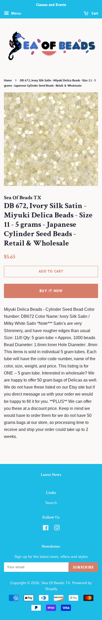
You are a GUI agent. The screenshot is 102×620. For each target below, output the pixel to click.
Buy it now (51, 290)
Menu (15, 13)
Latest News (51, 474)
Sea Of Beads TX (55, 583)
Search (51, 503)
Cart (94, 13)
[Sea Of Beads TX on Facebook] (46, 529)
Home (8, 80)
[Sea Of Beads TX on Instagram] (57, 529)
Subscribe (83, 567)
